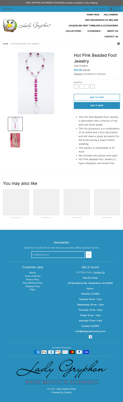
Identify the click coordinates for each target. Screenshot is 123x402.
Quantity (78, 82)
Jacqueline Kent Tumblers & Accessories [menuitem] (93, 25)
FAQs (32, 289)
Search (32, 272)
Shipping (78, 74)
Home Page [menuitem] (93, 14)
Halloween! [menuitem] (111, 14)
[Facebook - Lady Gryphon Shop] (118, 43)
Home (5, 44)
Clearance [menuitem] (93, 31)
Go (88, 255)
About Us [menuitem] (112, 31)
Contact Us (99, 272)
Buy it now (97, 105)
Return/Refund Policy (33, 283)
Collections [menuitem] (73, 31)
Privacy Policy (32, 279)
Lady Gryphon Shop (66, 389)
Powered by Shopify (62, 392)
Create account (99, 9)
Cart (115, 9)
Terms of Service (33, 276)
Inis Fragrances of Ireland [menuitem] (101, 20)
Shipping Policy (33, 286)
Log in (86, 9)
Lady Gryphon (81, 65)
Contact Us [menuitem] (111, 36)
